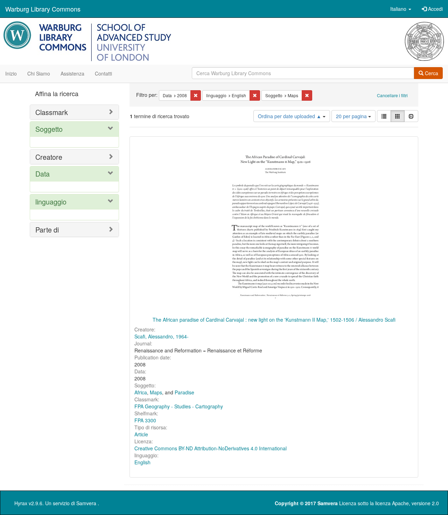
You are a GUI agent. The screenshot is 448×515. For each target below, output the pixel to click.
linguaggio (50, 201)
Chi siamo (38, 73)
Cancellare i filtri (392, 95)
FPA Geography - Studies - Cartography (178, 406)
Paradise (184, 392)
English (142, 462)
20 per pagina (352, 116)
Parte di (47, 229)
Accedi (435, 8)
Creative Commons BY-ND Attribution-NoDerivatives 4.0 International (210, 448)
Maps (156, 392)
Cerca (431, 73)
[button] (400, 8)
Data (42, 174)
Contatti (103, 73)
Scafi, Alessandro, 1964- (161, 336)
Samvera (86, 503)
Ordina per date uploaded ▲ (290, 116)
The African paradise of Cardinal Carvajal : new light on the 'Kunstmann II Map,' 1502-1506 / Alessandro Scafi (274, 319)
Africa (140, 392)
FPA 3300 (145, 420)
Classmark (51, 112)
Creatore (48, 157)
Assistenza (72, 73)
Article (141, 434)
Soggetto (49, 129)
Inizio (11, 73)
